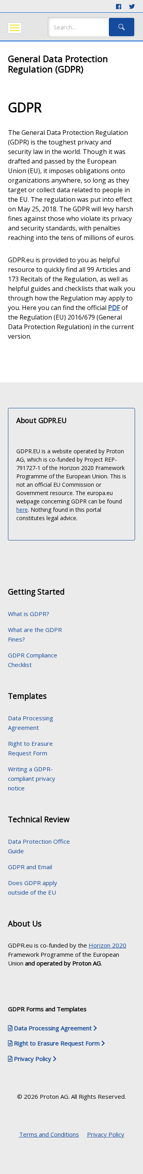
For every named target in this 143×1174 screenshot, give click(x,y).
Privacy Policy (105, 1134)
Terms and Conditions (49, 1134)
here (22, 509)
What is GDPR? (28, 614)
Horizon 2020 (107, 945)
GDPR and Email (30, 867)
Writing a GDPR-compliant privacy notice (31, 778)
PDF (114, 307)
